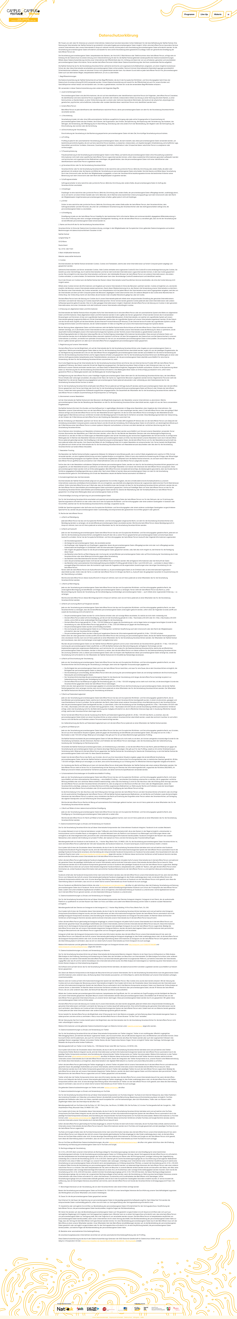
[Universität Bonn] (122, 1309)
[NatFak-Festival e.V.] (65, 1309)
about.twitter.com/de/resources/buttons (86, 1056)
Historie (218, 14)
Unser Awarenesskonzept (100, 1317)
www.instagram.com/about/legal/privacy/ (73, 947)
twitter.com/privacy (111, 1087)
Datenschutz (128, 1317)
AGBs (142, 1317)
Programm (189, 14)
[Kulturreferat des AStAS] (80, 1309)
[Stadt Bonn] (146, 1309)
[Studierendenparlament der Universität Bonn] (137, 1309)
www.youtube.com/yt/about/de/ (80, 1118)
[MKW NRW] (161, 1309)
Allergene (136, 1317)
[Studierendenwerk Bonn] (109, 1309)
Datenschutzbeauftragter (169, 1239)
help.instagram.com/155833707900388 (142, 945)
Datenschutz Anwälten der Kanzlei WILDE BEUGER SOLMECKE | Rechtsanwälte (108, 1241)
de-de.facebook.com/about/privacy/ (112, 885)
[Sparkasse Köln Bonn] (177, 1309)
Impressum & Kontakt (116, 1317)
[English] (228, 14)
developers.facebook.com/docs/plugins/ (94, 854)
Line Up (204, 14)
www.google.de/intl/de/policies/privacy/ (123, 1142)
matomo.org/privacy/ (134, 1026)
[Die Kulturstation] (93, 1309)
